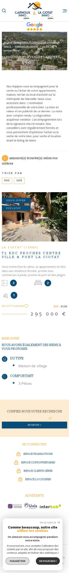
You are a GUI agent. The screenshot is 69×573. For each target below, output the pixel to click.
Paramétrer (17, 561)
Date (19, 180)
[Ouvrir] (4, 10)
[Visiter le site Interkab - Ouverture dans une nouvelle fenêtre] (50, 506)
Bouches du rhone (27, 46)
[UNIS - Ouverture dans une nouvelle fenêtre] (30, 506)
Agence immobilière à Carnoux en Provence (31, 42)
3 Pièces (25, 383)
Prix (7, 180)
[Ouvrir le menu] (65, 10)
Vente (7, 46)
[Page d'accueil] (34, 11)
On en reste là (48, 522)
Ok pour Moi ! (48, 561)
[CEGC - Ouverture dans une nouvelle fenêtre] (15, 506)
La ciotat (48, 46)
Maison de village (32, 365)
